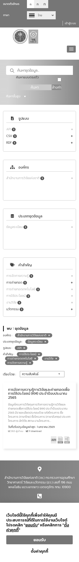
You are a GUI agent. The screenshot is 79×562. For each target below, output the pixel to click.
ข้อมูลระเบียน (16, 227)
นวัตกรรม (14, 309)
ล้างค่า (56, 87)
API (10, 129)
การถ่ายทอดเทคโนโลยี (22, 289)
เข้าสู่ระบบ (70, 23)
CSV (10, 136)
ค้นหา (35, 87)
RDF (10, 142)
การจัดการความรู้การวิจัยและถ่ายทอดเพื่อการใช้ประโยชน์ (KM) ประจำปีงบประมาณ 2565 (39, 393)
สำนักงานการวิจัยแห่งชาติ (24, 178)
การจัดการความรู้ (19, 275)
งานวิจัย (13, 302)
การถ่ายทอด (16, 282)
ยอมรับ (39, 540)
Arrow (41, 15)
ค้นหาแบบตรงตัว (27, 77)
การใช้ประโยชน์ (17, 295)
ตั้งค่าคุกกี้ (39, 551)
